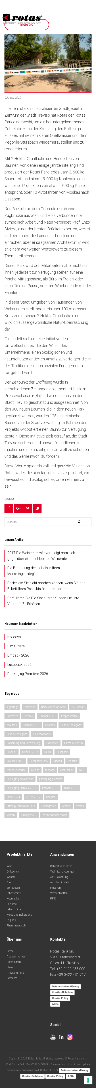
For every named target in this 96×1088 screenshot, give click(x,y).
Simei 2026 (16, 646)
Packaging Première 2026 (27, 674)
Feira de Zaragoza (71, 725)
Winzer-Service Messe (54, 815)
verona (80, 806)
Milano (35, 770)
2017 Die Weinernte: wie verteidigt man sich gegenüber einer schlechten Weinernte (41, 556)
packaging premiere (50, 779)
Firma (10, 951)
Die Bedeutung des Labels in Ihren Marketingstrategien (33, 571)
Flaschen (55, 887)
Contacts (12, 978)
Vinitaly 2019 (29, 815)
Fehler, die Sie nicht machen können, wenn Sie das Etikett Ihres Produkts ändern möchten (46, 586)
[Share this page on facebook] (8, 508)
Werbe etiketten (59, 893)
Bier (9, 882)
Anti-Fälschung (59, 877)
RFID (53, 898)
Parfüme (12, 904)
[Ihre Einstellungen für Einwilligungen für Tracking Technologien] (88, 1080)
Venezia (66, 806)
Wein (10, 866)
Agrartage (12, 707)
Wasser (11, 877)
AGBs (55, 1004)
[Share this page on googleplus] (18, 508)
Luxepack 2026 (19, 664)
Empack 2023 (47, 716)
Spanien (51, 797)
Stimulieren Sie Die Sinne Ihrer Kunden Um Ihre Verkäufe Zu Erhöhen (43, 601)
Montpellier (66, 770)
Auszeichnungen (16, 956)
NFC (81, 770)
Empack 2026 (18, 655)
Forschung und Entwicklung (23, 743)
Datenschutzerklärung (65, 986)
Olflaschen (13, 871)
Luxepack (62, 752)
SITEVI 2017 (33, 797)
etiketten (50, 725)
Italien (47, 752)
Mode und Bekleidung (19, 914)
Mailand (72, 761)
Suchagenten (48, 806)
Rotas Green (14, 962)
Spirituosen (13, 887)
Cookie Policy (60, 998)
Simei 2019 (70, 788)
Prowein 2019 (50, 788)
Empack (28, 716)
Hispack (11, 752)
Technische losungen (62, 871)
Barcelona (29, 707)
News (10, 967)
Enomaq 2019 (31, 725)
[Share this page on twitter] (27, 508)
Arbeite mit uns (16, 972)
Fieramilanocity (42, 734)
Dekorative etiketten (61, 866)
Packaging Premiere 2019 (21, 788)
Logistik (11, 920)
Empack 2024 (69, 716)
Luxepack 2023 (39, 761)
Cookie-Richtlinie (62, 992)
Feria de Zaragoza (17, 734)
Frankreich (52, 743)
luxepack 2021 (15, 761)
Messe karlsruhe (16, 770)
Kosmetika (13, 898)
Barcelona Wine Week (53, 707)
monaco (49, 770)
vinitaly (11, 815)
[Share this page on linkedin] (37, 508)
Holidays (14, 637)
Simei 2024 (13, 797)
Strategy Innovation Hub (21, 806)
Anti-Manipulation (60, 882)
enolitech (12, 725)
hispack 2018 (30, 752)
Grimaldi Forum (73, 743)
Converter (12, 716)
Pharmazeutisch (16, 925)
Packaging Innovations (20, 779)
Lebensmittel (14, 893)
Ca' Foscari (77, 707)
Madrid (57, 761)
